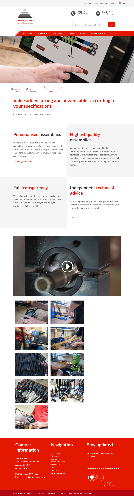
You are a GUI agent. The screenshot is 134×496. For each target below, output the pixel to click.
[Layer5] (31, 375)
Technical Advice (98, 33)
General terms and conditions (79, 493)
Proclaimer (51, 493)
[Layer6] (67, 375)
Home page (27, 33)
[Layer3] (31, 349)
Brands (82, 33)
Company (88, 3)
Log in (113, 3)
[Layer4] (67, 349)
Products (41, 33)
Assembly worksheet (22, 161)
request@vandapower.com (34, 477)
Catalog (71, 33)
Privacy (61, 493)
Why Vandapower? (101, 3)
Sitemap (40, 493)
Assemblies (57, 33)
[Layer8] (67, 401)
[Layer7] (31, 401)
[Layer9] (31, 428)
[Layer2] (67, 323)
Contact (113, 33)
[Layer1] (31, 323)
